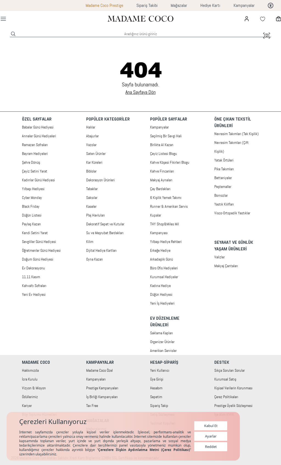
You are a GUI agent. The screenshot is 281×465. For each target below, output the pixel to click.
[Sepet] (278, 18)
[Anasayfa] (140, 18)
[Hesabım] (246, 18)
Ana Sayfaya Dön (140, 92)
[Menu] (3, 18)
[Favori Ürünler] (262, 18)
